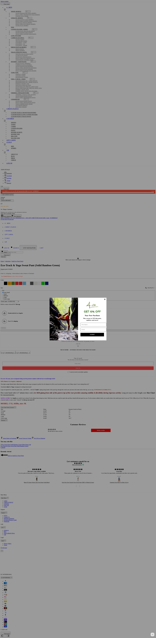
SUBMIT (92, 334)
